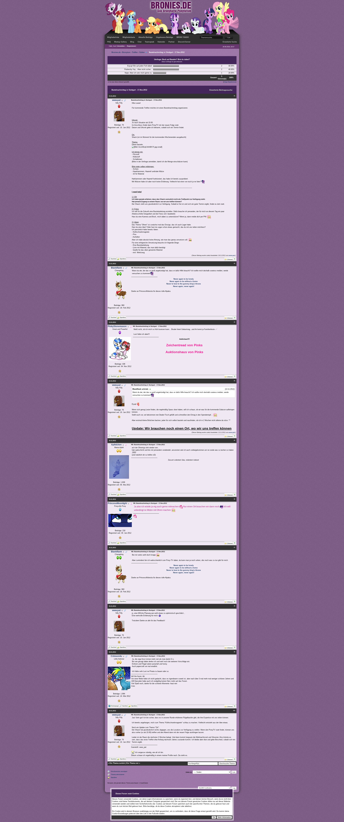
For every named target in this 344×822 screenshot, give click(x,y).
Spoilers (114, 777)
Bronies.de (116, 52)
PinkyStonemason (117, 326)
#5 (234, 440)
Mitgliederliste (113, 37)
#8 (234, 606)
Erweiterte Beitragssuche (220, 90)
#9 (234, 652)
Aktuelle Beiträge (145, 37)
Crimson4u (116, 656)
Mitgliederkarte (129, 37)
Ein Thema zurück (117, 763)
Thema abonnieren (117, 774)
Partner (172, 42)
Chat (139, 42)
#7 (234, 547)
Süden (142, 52)
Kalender (161, 42)
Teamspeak (149, 42)
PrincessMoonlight (117, 503)
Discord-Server (184, 42)
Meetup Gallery (120, 42)
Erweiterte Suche (230, 42)
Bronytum (126, 52)
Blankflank (116, 268)
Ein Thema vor (132, 763)
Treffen (135, 52)
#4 (234, 380)
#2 (234, 263)
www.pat (116, 100)
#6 (234, 499)
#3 (234, 322)
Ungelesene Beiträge (164, 37)
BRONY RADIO (183, 37)
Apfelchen (116, 444)
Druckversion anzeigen (119, 771)
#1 (234, 96)
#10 (234, 710)
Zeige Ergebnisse (230, 82)
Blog (132, 42)
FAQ (109, 42)
